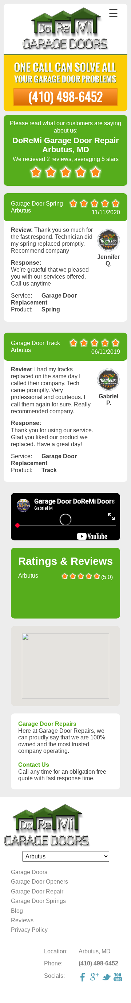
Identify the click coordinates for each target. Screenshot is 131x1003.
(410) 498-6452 (65, 96)
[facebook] (84, 978)
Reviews (22, 920)
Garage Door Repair (37, 891)
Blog (17, 911)
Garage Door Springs (38, 901)
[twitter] (107, 978)
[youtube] (119, 978)
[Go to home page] (65, 29)
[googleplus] (95, 978)
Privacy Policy (29, 930)
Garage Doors (29, 872)
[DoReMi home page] (65, 825)
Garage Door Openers (39, 881)
